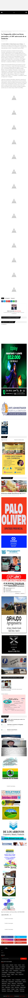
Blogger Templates (22, 996)
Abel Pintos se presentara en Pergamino (15, 724)
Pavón (9, 985)
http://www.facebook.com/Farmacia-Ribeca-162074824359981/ (13, 911)
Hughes (3, 979)
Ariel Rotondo (17, 311)
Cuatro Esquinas (18, 972)
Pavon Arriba (4, 985)
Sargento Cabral (22, 987)
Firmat (16, 974)
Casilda (7, 968)
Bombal (16, 966)
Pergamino (18, 985)
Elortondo (8, 974)
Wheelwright (22, 991)
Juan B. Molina (8, 979)
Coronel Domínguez (12, 972)
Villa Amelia (4, 991)
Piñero (3, 987)
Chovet (11, 970)
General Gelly (4, 976)
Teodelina (8, 989)
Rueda (12, 987)
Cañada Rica (12, 968)
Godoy (9, 976)
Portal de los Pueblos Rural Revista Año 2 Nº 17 (13, 493)
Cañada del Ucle (17, 968)
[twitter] (20, 937)
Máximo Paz (14, 983)
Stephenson (4, 989)
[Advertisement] (14, 21)
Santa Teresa (17, 987)
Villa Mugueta (16, 991)
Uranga (17, 989)
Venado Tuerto (22, 989)
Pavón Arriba (13, 985)
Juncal (13, 979)
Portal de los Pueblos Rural (19, 439)
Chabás (3, 970)
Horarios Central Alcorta (12, 729)
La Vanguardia (7, 298)
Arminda (3, 966)
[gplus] (20, 943)
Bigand (13, 966)
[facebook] (7, 937)
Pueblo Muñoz (7, 987)
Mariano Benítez (11, 981)
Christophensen (15, 970)
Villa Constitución (10, 991)
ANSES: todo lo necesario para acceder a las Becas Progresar (16, 720)
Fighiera (12, 974)
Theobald (12, 989)
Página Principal (4, 439)
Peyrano (22, 985)
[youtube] (7, 943)
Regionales (13, 298)
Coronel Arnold (22, 970)
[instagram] (7, 940)
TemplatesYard (11, 996)
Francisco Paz (21, 974)
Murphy (9, 983)
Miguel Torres (4, 983)
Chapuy (7, 970)
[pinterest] (20, 940)
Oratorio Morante (20, 983)
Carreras (3, 968)
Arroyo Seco (8, 966)
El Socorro (3, 974)
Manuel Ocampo (4, 981)
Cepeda (23, 968)
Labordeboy (23, 979)
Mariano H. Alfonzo (18, 981)
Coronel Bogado (4, 972)
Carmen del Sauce (22, 966)
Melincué (24, 981)
